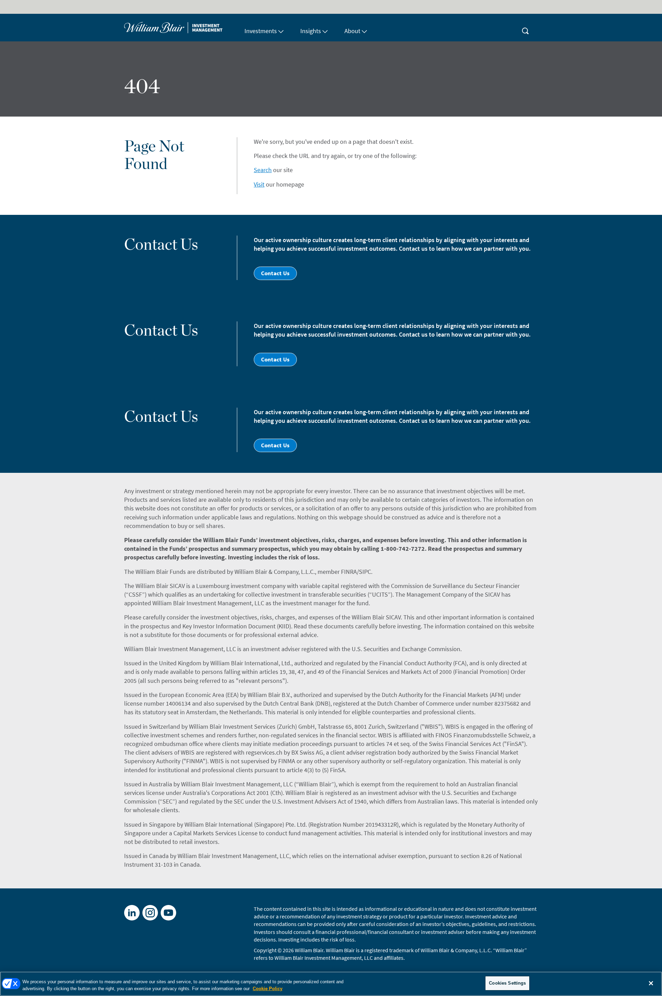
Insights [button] (310, 31)
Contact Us (275, 273)
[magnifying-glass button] (525, 27)
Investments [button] (260, 31)
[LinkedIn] (132, 912)
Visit (259, 184)
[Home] (180, 27)
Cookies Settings (507, 983)
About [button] (352, 31)
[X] (150, 912)
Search (263, 170)
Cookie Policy (267, 988)
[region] (331, 984)
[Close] (651, 983)
